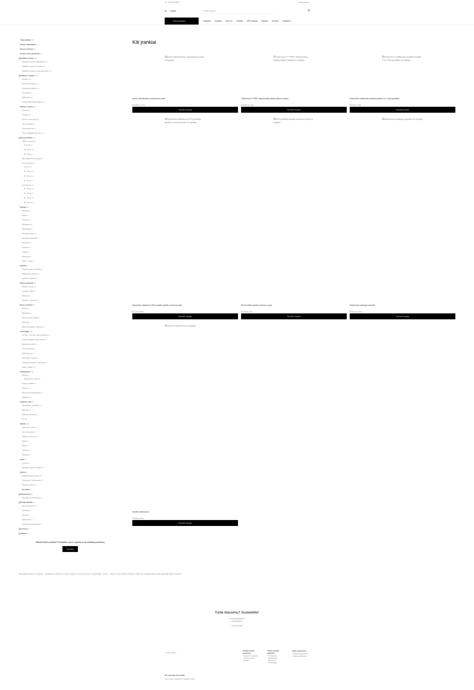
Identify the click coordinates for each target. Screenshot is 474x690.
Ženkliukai (25, 510)
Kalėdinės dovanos (27, 58)
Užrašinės (25, 313)
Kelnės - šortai (27, 261)
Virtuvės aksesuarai (29, 119)
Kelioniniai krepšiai (28, 84)
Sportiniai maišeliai (28, 278)
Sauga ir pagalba (28, 383)
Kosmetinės (26, 93)
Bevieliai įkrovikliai (28, 344)
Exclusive (24, 529)
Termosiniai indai (28, 128)
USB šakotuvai (27, 353)
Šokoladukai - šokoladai (30, 405)
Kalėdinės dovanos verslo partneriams (35, 71)
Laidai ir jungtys (27, 367)
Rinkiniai (25, 308)
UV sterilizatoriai (28, 349)
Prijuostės (25, 455)
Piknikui (25, 388)
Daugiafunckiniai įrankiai (30, 476)
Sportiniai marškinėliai (30, 238)
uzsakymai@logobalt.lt (237, 619)
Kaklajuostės (26, 520)
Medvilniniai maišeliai (29, 274)
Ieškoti (209, 653)
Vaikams (24, 533)
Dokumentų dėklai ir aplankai (32, 327)
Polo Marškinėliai (28, 234)
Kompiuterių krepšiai (29, 88)
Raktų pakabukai (28, 506)
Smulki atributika (27, 502)
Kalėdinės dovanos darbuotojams (34, 62)
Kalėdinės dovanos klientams (32, 66)
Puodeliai (25, 115)
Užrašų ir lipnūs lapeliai (30, 318)
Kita (23, 419)
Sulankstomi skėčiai (31, 379)
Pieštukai (25, 296)
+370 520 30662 (173, 2)
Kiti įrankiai (26, 489)
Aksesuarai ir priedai (29, 358)
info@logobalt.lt (303, 2)
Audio (22, 459)
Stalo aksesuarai (28, 427)
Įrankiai (22, 472)
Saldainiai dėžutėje (28, 414)
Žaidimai (25, 450)
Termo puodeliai (27, 124)
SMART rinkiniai (27, 141)
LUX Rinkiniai (26, 185)
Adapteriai (25, 397)
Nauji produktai (25, 40)
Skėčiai (24, 375)
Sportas (24, 441)
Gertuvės (25, 110)
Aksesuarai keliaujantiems (31, 393)
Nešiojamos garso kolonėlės (32, 468)
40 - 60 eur (27, 154)
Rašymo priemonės (27, 283)
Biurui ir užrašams (26, 305)
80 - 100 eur (28, 202)
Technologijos (25, 331)
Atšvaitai (25, 515)
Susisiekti (70, 549)
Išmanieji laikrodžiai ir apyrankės (33, 363)
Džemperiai (26, 224)
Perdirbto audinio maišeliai (31, 269)
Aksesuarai (26, 256)
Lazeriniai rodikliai (28, 291)
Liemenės (25, 247)
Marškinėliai (26, 229)
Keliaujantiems (25, 372)
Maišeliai (23, 266)
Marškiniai (25, 211)
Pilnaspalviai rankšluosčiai (31, 498)
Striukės (25, 220)
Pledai (24, 446)
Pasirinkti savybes (185, 110)
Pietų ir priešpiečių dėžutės (31, 133)
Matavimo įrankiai (28, 485)
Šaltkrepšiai (26, 97)
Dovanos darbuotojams (28, 44)
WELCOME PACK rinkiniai (31, 159)
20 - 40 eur (27, 149)
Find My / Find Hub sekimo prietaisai (35, 335)
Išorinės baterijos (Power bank (32, 340)
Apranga (23, 207)
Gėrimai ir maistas (26, 107)
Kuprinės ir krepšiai (27, 76)
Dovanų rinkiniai (26, 138)
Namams (23, 424)
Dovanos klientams (27, 49)
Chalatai (25, 252)
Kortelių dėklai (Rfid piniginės (32, 102)
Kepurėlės (25, 243)
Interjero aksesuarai (29, 436)
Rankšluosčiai (26, 494)
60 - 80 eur (27, 181)
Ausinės (25, 463)
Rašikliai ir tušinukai (29, 300)
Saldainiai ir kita (25, 402)
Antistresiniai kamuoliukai (31, 524)
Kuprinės (25, 79)
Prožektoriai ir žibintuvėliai (31, 480)
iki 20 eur (27, 145)
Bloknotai (25, 322)
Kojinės (24, 215)
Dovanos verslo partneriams (30, 54)
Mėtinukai (25, 410)
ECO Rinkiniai (27, 163)
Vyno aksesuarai (28, 432)
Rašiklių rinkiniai (27, 287)
